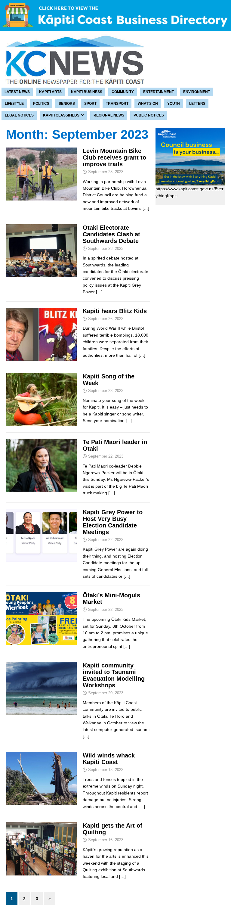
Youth (173, 103)
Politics (41, 103)
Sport (90, 103)
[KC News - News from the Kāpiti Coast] (72, 82)
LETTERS (197, 103)
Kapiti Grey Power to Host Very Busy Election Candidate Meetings (113, 522)
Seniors (67, 103)
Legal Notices (19, 115)
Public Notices (149, 115)
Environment (196, 92)
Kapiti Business (86, 92)
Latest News (17, 92)
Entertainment (158, 92)
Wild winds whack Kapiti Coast (109, 758)
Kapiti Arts (50, 92)
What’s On (148, 103)
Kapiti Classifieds (61, 115)
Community (123, 92)
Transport (117, 103)
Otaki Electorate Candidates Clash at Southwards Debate (111, 234)
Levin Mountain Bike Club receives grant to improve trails (114, 157)
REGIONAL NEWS (109, 115)
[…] (146, 208)
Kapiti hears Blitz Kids (115, 311)
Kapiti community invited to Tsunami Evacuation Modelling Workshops (114, 675)
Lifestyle (14, 103)
